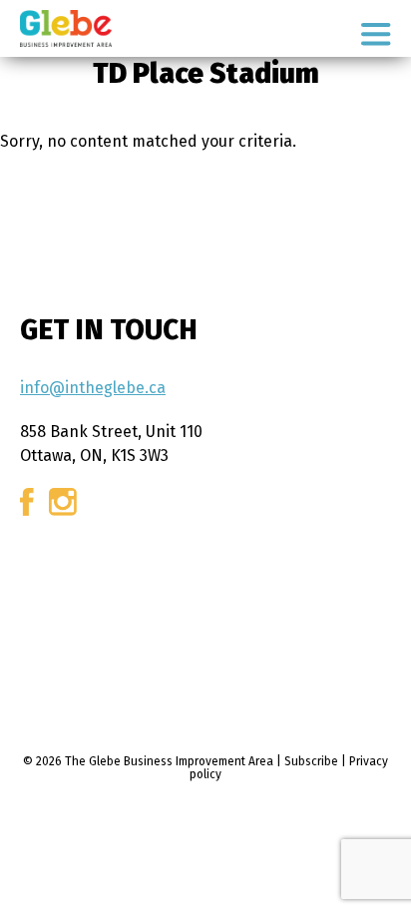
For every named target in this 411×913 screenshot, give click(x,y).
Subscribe (311, 761)
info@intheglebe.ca (93, 387)
